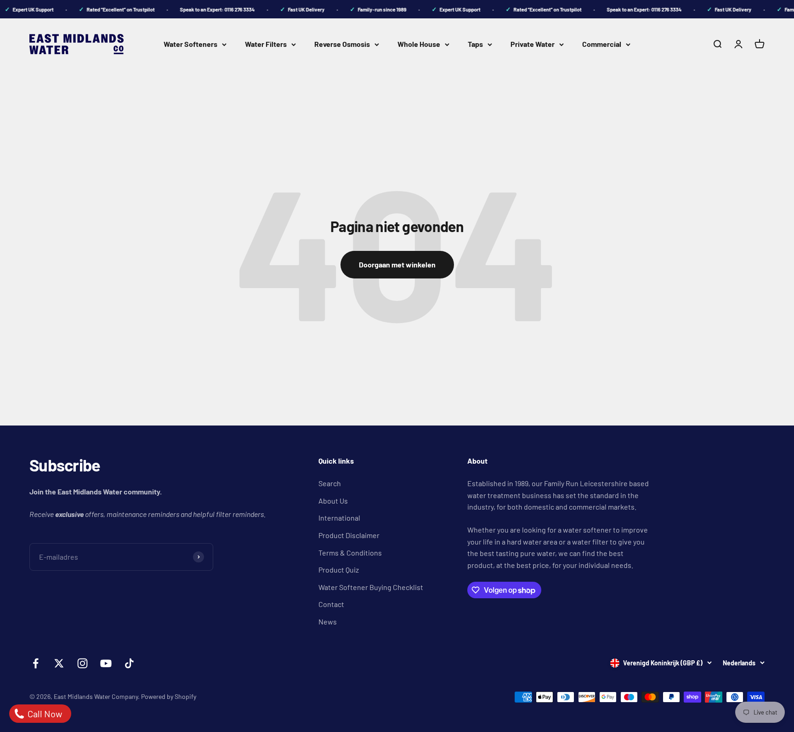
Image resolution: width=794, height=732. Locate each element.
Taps (475, 44)
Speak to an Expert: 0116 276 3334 (212, 9)
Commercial (601, 44)
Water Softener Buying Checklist (370, 587)
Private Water (532, 44)
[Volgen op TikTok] (129, 663)
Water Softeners (190, 44)
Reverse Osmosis (342, 44)
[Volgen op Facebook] (35, 663)
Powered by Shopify (168, 696)
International (339, 517)
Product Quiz (338, 569)
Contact (331, 604)
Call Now (44, 713)
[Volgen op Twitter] (59, 663)
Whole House (418, 44)
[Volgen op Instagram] (82, 663)
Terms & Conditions (350, 552)
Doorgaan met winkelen (397, 264)
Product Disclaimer (349, 535)
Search (329, 483)
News (327, 621)
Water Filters (266, 44)
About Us (333, 500)
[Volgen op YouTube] (106, 663)
